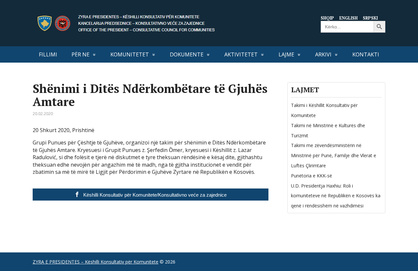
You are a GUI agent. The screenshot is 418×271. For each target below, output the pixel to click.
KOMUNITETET (129, 54)
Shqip (327, 18)
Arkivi (323, 54)
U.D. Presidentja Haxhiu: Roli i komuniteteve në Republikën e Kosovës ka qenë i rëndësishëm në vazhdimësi (335, 196)
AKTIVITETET (241, 54)
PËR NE (80, 54)
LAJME (286, 54)
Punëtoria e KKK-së (311, 176)
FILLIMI (48, 54)
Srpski (370, 18)
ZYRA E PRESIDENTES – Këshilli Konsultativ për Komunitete (95, 262)
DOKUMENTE (186, 54)
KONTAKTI (365, 54)
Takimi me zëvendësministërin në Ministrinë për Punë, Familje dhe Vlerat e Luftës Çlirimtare (333, 155)
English (348, 18)
